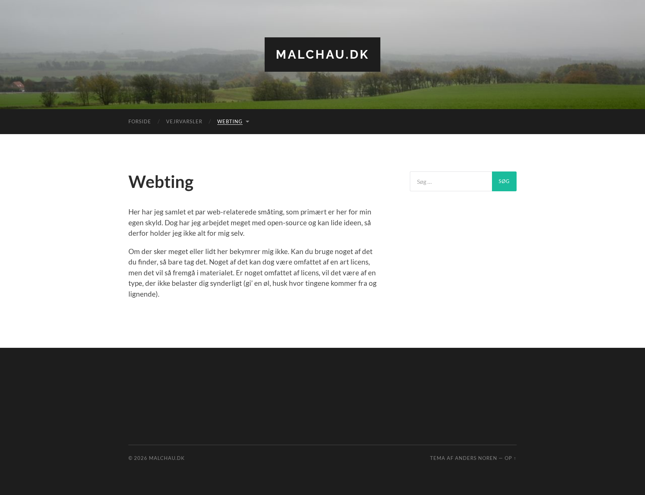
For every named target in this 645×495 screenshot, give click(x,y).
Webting (230, 121)
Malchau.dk (322, 54)
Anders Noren (476, 458)
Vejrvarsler (184, 121)
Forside (139, 121)
